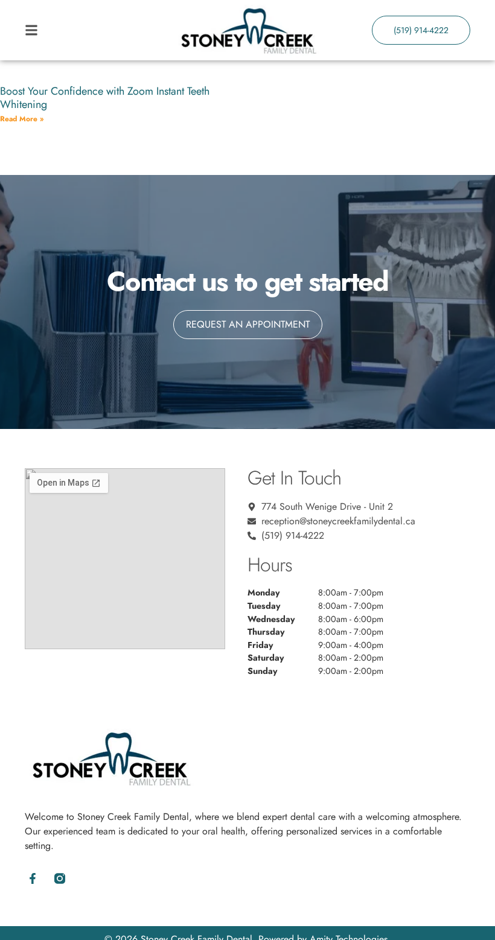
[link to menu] (80, 30)
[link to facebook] (32, 878)
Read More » (21, 118)
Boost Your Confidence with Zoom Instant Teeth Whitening (104, 97)
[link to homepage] (247, 30)
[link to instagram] (59, 878)
